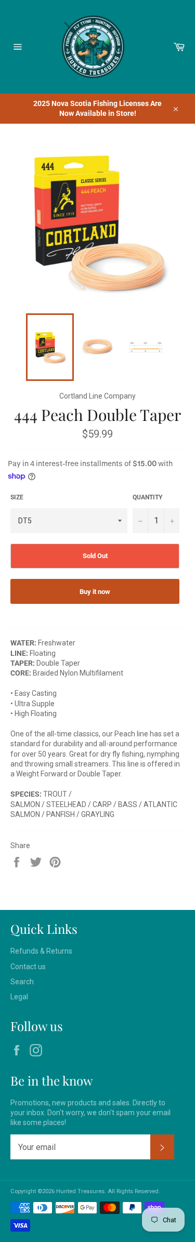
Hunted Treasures (80, 1191)
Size (16, 497)
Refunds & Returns (41, 951)
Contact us (28, 966)
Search (22, 981)
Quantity (147, 497)
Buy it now (95, 592)
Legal (19, 997)
